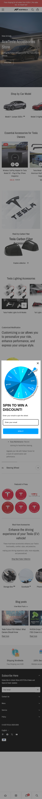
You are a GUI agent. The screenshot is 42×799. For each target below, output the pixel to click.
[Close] (38, 363)
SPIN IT (21, 431)
